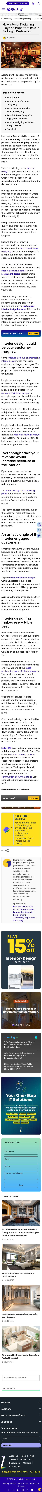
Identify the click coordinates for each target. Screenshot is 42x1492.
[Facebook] (8, 1489)
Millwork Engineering (23, 18)
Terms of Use (22, 1483)
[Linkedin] (18, 1489)
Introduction (13, 97)
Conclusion (12, 129)
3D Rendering (6, 18)
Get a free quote (16, 3)
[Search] (39, 3)
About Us (13, 1456)
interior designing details (13, 270)
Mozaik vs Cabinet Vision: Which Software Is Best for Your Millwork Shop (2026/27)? (19, 1066)
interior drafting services (22, 754)
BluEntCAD (6, 748)
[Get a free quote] (39, 535)
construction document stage (16, 776)
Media (23, 1459)
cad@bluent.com (11, 1471)
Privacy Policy (8, 1483)
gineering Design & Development (23, 913)
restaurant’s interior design (15, 393)
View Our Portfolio (20, 333)
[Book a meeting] (39, 524)
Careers (27, 1463)
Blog (24, 1456)
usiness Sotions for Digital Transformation (23, 908)
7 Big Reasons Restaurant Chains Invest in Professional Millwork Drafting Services (19, 1044)
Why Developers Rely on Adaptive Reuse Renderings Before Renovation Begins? (19, 1055)
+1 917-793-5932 (31, 1471)
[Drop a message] (39, 530)
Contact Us (15, 1466)
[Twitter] (13, 1489)
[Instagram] (22, 1489)
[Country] (33, 3)
